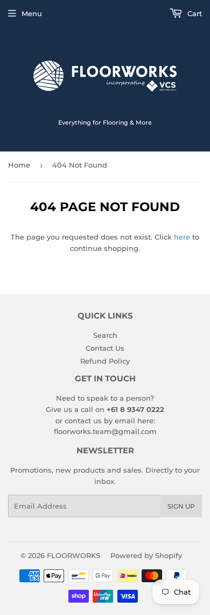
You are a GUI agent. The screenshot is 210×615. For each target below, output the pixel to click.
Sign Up (181, 506)
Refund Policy (105, 361)
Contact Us (105, 348)
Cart (193, 13)
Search (105, 335)
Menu (32, 13)
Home (19, 165)
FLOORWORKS (73, 555)
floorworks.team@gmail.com (105, 431)
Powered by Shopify (146, 555)
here (182, 237)
